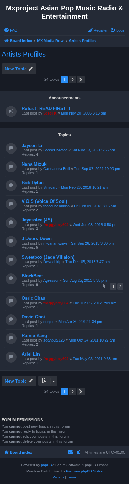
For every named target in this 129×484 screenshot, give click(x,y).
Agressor (51, 280)
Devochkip (52, 262)
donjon (48, 321)
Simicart (50, 187)
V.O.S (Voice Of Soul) (44, 201)
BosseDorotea (55, 150)
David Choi (33, 316)
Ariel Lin (31, 354)
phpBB (46, 465)
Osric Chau (33, 298)
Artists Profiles (24, 54)
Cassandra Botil (56, 169)
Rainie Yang (34, 335)
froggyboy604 (55, 225)
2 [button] (72, 80)
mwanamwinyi (55, 243)
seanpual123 (54, 340)
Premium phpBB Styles (84, 471)
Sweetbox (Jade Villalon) (48, 257)
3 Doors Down (37, 238)
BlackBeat (32, 275)
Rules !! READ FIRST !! (46, 108)
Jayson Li (32, 145)
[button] (81, 79)
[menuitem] (11, 30)
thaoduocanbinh (56, 206)
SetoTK (50, 113)
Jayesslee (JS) (37, 220)
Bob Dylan (33, 182)
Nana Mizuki (35, 164)
